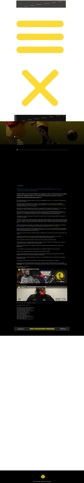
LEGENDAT (32, 5)
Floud (30, 266)
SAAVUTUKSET (47, 3)
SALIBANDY (20, 142)
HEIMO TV (64, 8)
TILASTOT (26, 6)
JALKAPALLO (20, 144)
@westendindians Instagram (42, 302)
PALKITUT (20, 7)
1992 (65, 0)
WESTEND (54, 2)
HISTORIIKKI (60, 1)
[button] (40, 62)
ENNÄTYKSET (39, 4)
